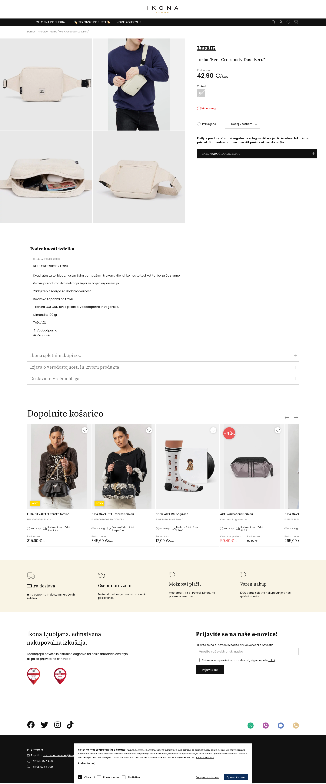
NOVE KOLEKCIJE (128, 22)
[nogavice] (187, 466)
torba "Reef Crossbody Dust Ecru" (70, 31)
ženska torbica (48, 514)
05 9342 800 (44, 767)
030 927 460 (44, 761)
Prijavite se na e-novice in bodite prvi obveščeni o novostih (234, 645)
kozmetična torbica (236, 514)
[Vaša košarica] (296, 22)
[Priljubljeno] (85, 430)
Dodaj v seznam (241, 124)
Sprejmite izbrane (207, 777)
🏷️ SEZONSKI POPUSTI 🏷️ (92, 22)
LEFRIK (206, 48)
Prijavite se (210, 670)
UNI (201, 93)
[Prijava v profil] (281, 22)
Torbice (43, 31)
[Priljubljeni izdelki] (288, 22)
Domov (31, 31)
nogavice (172, 514)
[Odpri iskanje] (273, 22)
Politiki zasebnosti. (205, 757)
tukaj (271, 660)
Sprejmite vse (236, 777)
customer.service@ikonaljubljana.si (66, 755)
